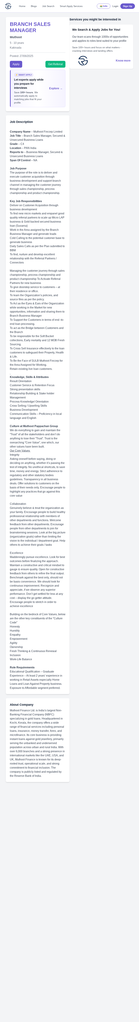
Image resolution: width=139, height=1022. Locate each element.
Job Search (48, 6)
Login (115, 6)
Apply (16, 64)
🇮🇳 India (103, 6)
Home (22, 6)
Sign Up (127, 6)
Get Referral (55, 64)
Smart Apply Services (71, 6)
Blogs (34, 6)
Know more (123, 60)
